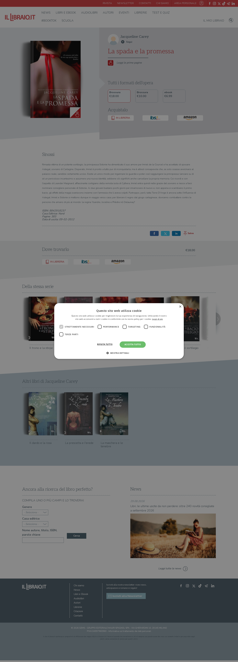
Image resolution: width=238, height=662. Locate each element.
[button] (119, 353)
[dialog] (119, 331)
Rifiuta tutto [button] (105, 344)
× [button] (180, 306)
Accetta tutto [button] (133, 344)
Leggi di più (157, 319)
